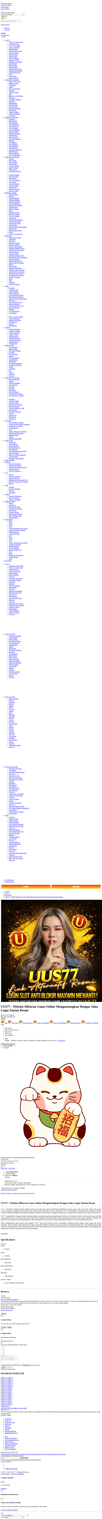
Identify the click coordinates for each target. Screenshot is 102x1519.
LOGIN (25, 887)
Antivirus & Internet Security (18, 467)
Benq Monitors (13, 146)
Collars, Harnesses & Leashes (18, 528)
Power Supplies (14, 58)
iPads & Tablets (14, 209)
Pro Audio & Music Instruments (19, 808)
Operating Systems (15, 464)
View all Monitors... (15, 155)
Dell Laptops (13, 164)
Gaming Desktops (14, 133)
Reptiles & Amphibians (16, 555)
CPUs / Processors (14, 46)
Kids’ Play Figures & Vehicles (18, 482)
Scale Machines (14, 453)
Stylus (11, 232)
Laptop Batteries (14, 186)
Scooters (11, 487)
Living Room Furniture (16, 295)
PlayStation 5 (13, 785)
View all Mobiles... (15, 203)
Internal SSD (13, 65)
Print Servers (13, 410)
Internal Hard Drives (15, 69)
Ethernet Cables (14, 403)
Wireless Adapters (14, 383)
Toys (6, 473)
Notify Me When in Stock (9, 1190)
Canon (11, 372)
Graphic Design (14, 469)
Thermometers (13, 518)
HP (10, 370)
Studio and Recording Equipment (19, 424)
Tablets (11, 711)
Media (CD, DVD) (15, 81)
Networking (12, 666)
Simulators (12, 783)
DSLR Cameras (14, 252)
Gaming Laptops (14, 175)
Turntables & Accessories (17, 272)
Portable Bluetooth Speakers (18, 227)
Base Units (12, 442)
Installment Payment (11, 1433)
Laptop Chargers (14, 184)
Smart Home (13, 810)
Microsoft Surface (14, 214)
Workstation (12, 178)
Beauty (11, 503)
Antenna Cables (14, 401)
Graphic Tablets (14, 112)
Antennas (12, 399)
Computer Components (16, 566)
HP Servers (12, 417)
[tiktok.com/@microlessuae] (11, 1469)
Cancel (4, 1327)
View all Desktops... (15, 139)
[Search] (20, 21)
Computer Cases (14, 44)
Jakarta (6, 3)
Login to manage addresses (9, 1510)
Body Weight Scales (15, 516)
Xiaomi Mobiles (14, 198)
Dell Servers (13, 415)
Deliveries (8, 1424)
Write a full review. (7, 1310)
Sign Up (7, 30)
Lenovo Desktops (14, 130)
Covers (11, 742)
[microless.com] (4, 19)
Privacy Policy (9, 1442)
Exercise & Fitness (15, 489)
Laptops (11, 159)
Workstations (13, 135)
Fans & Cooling (14, 53)
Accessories (12, 182)
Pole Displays (13, 449)
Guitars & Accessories (16, 426)
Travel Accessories (15, 500)
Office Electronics (14, 661)
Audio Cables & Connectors (18, 431)
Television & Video (15, 238)
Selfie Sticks (13, 229)
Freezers (11, 324)
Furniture (12, 288)
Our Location (5, 9)
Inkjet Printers (13, 349)
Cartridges (12, 369)
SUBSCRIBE (24, 1458)
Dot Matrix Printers (15, 351)
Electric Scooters (14, 478)
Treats (11, 525)
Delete (9, 1327)
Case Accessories (14, 47)
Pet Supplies (9, 519)
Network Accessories (15, 404)
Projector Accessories (15, 247)
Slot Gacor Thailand (60, 1023)
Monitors (11, 141)
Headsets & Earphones (16, 220)
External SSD (13, 67)
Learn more (61, 1040)
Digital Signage (14, 664)
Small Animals (13, 557)
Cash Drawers (13, 444)
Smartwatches (13, 207)
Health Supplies (14, 532)
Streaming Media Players (17, 248)
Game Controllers (14, 114)
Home (7, 286)
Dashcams (12, 282)
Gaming (7, 327)
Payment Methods (10, 1431)
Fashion (7, 494)
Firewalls (12, 387)
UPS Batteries (13, 105)
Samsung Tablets (14, 212)
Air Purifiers (13, 313)
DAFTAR (76, 887)
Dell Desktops (13, 123)
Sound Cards (13, 56)
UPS (10, 94)
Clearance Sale (9, 882)
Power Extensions (14, 89)
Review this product (7, 1306)
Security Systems (14, 284)
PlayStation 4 (13, 787)
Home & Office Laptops (16, 605)
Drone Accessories (15, 476)
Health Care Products (15, 514)
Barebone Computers (15, 62)
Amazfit (11, 731)
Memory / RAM (14, 60)
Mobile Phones (13, 195)
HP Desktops (13, 121)
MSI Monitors (13, 151)
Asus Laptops (13, 162)
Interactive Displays (15, 663)
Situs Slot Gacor (75, 1023)
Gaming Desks (13, 291)
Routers (11, 381)
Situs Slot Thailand (43, 1023)
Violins (11, 437)
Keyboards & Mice (15, 108)
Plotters (11, 356)
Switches (11, 388)
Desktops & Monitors (11, 117)
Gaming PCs (13, 594)
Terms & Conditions (11, 1444)
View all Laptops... (15, 180)
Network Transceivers (16, 394)
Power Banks (13, 225)
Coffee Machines (14, 311)
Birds (10, 553)
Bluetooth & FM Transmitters (18, 257)
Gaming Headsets (14, 338)
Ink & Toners (13, 656)
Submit (4, 1314)
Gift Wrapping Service (12, 1440)
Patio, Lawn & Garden (16, 317)
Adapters (11, 90)
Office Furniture (14, 293)
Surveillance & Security (16, 275)
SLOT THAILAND (11, 767)
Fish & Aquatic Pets (15, 550)
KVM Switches (14, 392)
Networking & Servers (12, 378)
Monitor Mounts (14, 153)
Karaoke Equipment (15, 439)
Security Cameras (14, 277)
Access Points (13, 385)
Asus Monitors (13, 144)
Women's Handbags (15, 496)
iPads (10, 211)
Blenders (11, 309)
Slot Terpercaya (27, 1023)
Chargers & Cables (15, 223)
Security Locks (13, 191)
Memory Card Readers (16, 96)
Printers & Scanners (15, 636)
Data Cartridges (14, 78)
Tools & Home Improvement (18, 299)
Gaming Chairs (13, 290)
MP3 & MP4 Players (15, 261)
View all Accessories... (16, 234)
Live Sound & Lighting (16, 422)
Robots (11, 483)
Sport (6, 485)
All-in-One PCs (14, 137)
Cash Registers (13, 457)
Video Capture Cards (15, 51)
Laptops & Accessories (12, 157)
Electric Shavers (14, 512)
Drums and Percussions (16, 433)
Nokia (11, 708)
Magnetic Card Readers (16, 458)
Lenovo (11, 720)
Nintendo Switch (14, 788)
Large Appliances (14, 318)
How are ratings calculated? (9, 1299)
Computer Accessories (12, 80)
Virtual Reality (13, 790)
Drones (11, 474)
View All (11, 376)
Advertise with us (10, 1445)
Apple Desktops (14, 125)
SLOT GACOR (10, 697)
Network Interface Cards (16, 408)
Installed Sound (14, 435)
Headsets (11, 101)
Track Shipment (10, 1422)
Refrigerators (13, 322)
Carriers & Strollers (15, 544)
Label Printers (13, 360)
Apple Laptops (13, 168)
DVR (10, 279)
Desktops (12, 119)
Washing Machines (15, 320)
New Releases (9, 880)
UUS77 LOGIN (10, 634)
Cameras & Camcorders (16, 250)
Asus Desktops (13, 126)
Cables (11, 87)
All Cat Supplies (14, 548)
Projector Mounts (14, 245)
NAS (10, 74)
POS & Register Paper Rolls (18, 451)
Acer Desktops (13, 128)
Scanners (11, 352)
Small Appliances (14, 304)
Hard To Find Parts (11, 1438)
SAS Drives (12, 76)
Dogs (10, 521)
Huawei (11, 704)
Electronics (8, 236)
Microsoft (12, 715)
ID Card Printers (14, 358)
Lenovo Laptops (14, 166)
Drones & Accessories (16, 795)
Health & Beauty (10, 501)
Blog (6, 1436)
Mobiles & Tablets (10, 193)
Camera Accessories (15, 803)
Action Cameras (14, 254)
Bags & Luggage (14, 498)
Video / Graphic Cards (16, 42)
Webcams (12, 98)
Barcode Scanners (14, 448)
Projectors (12, 241)
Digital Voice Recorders (16, 263)
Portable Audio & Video (16, 256)
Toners (11, 367)
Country (3, 1515)
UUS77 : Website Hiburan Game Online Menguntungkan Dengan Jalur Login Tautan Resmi (34, 897)
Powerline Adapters (15, 412)
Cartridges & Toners (15, 365)
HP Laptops (12, 160)
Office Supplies (10, 460)
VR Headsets (13, 343)
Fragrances (12, 505)
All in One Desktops (15, 598)
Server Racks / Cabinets (16, 395)
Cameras (11, 797)
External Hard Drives (15, 71)
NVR (10, 281)
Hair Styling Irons (14, 507)
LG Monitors (13, 142)
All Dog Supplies (14, 534)
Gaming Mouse (14, 342)
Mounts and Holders (15, 230)
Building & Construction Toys (18, 480)
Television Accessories (16, 779)
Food (10, 523)
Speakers (11, 584)
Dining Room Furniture (16, 297)
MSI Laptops (13, 169)
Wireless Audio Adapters (16, 270)
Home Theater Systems (16, 273)
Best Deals (8, 561)
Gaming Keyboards (15, 340)
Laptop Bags (13, 187)
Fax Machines (13, 354)
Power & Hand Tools (15, 302)
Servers (11, 413)
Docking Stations (14, 189)
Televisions (12, 239)
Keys (10, 430)
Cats (10, 535)
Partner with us (9, 1447)
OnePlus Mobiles (14, 200)
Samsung (12, 374)
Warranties (8, 1428)
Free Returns (5, 7)
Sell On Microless (10, 1449)
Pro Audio (8, 421)
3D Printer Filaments (15, 363)
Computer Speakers (15, 99)
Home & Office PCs (15, 593)
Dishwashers (13, 326)
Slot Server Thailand (91, 1023)
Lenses (11, 801)
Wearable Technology (16, 205)
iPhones (11, 196)
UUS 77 (7, 40)
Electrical (12, 300)
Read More (4, 1233)
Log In (7, 28)
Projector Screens (14, 243)
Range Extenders (14, 406)
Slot (6, 1023)
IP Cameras (12, 390)
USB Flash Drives (14, 72)
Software (7, 462)
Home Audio (13, 266)
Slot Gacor (8, 895)
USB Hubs (12, 85)
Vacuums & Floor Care (16, 306)
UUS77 (7, 891)
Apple (11, 725)
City (2, 1517)
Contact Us (8, 1419)
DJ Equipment (13, 428)
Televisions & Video (15, 769)
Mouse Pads (12, 110)
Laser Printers (13, 347)
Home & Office (14, 132)
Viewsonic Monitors (15, 150)
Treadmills (12, 492)
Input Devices (13, 107)
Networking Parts (14, 379)
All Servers (12, 419)
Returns (7, 1426)
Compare (6, 1048)
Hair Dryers (12, 510)
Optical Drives (13, 55)
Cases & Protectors (15, 221)
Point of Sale (9, 440)
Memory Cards (13, 83)
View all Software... (15, 471)
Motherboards (13, 49)
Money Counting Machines (17, 455)
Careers (7, 1429)
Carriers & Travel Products (17, 530)
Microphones (13, 103)
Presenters (12, 116)
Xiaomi (11, 706)
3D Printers (12, 361)
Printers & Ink (9, 345)
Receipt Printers (14, 446)
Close (2, 1482)
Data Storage (13, 64)
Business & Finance (15, 465)
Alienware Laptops (15, 171)
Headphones (13, 587)
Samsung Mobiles (14, 202)
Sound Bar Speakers (15, 268)
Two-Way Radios (14, 259)
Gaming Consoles (14, 331)
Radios (11, 264)
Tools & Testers (14, 92)
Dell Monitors (13, 148)
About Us (8, 1420)
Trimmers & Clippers (15, 509)
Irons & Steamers (14, 308)
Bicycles (11, 491)
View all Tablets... (14, 216)
